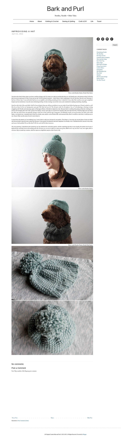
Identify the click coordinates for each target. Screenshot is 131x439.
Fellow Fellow (100, 78)
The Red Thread (101, 80)
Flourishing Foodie (102, 52)
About (40, 21)
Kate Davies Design (102, 64)
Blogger (84, 434)
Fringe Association (101, 66)
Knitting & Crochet (51, 21)
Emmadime (100, 69)
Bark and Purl (65, 9)
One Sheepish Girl (101, 71)
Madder (99, 75)
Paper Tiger (100, 62)
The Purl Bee (100, 54)
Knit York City (100, 61)
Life (92, 21)
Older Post (89, 418)
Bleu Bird (99, 73)
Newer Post (14, 418)
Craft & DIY (83, 21)
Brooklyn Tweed (101, 55)
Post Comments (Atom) (23, 420)
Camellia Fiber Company (103, 57)
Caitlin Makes (100, 68)
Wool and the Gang (102, 59)
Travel (99, 21)
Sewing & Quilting (68, 21)
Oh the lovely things (102, 76)
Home (32, 21)
